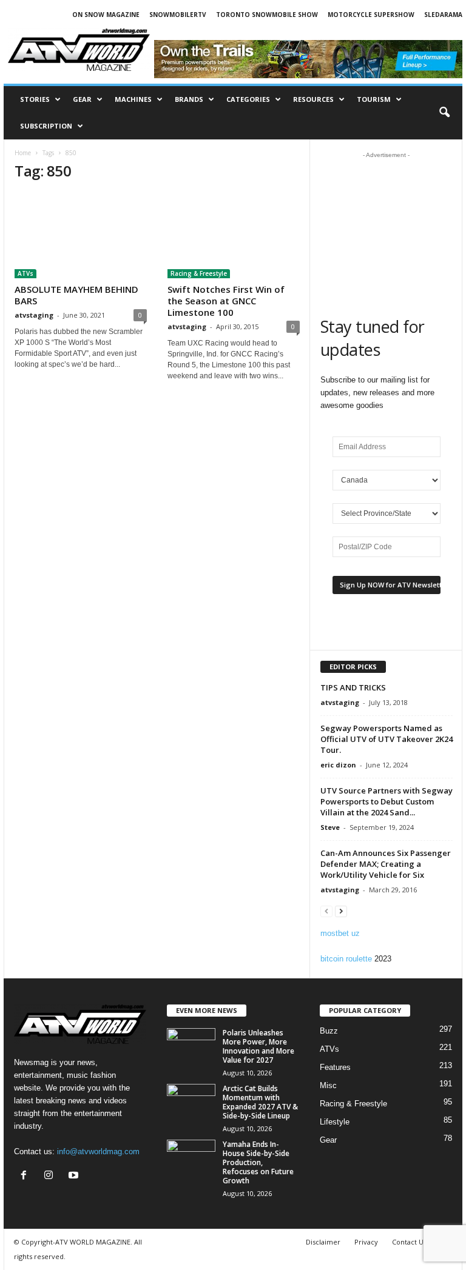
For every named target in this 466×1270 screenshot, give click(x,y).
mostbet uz (340, 933)
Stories (35, 99)
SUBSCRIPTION (46, 125)
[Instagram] (51, 1176)
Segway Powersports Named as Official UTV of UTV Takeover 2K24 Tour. (386, 739)
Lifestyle (335, 1121)
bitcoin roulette (346, 958)
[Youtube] (75, 1176)
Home (23, 153)
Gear (82, 99)
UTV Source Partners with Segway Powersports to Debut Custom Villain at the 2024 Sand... (386, 801)
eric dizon (338, 764)
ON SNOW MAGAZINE (106, 14)
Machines (133, 99)
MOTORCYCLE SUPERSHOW (371, 14)
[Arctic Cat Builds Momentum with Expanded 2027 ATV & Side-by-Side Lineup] (191, 1102)
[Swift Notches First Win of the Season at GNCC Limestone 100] (233, 235)
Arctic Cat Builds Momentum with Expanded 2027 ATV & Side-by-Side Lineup (260, 1102)
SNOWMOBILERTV (177, 14)
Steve (330, 827)
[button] (444, 112)
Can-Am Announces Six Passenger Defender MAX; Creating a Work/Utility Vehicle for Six (385, 863)
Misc (328, 1085)
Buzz (329, 1030)
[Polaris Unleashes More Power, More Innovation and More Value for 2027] (191, 1046)
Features (335, 1067)
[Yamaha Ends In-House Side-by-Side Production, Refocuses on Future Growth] (191, 1158)
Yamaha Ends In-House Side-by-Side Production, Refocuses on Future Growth (258, 1162)
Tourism (374, 99)
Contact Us (409, 1241)
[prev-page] (326, 910)
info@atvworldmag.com (98, 1151)
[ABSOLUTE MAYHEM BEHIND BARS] (81, 235)
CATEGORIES (248, 99)
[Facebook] (26, 1176)
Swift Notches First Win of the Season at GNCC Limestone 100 (226, 300)
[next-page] (341, 910)
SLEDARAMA (443, 14)
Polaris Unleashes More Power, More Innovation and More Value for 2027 (258, 1046)
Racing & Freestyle (199, 273)
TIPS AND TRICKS (353, 687)
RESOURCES (313, 99)
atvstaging (34, 314)
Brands (189, 99)
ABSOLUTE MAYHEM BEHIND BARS (76, 295)
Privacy (366, 1241)
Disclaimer (323, 1241)
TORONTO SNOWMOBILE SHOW (267, 14)
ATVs (25, 273)
